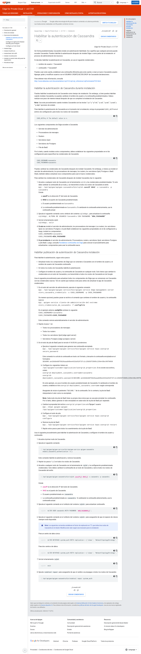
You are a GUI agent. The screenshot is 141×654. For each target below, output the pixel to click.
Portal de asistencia (73, 633)
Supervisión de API (54, 2)
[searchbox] (13, 20)
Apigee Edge (22, 2)
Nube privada (35, 2)
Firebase (75, 641)
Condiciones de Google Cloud (63, 649)
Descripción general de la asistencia (78, 626)
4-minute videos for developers (114, 626)
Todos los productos (107, 641)
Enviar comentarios (108, 36)
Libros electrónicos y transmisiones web (43, 633)
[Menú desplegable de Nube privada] (43, 2)
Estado (69, 629)
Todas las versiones (10, 13)
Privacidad (33, 649)
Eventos (33, 626)
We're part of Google (37, 623)
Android (56, 641)
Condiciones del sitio (45, 649)
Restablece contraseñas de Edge (71, 243)
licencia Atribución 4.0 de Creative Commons (90, 603)
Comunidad (71, 623)
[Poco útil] (116, 31)
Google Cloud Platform (89, 641)
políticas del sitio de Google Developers (91, 605)
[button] (12, 28)
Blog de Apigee (109, 629)
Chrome (65, 641)
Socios (32, 629)
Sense (67, 2)
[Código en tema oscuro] (114, 116)
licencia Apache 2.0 (47, 605)
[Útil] (113, 31)
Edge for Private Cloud (12, 9)
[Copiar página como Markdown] (37, 40)
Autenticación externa (97, 13)
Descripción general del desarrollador (116, 623)
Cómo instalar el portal (74, 13)
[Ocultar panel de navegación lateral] (25, 650)
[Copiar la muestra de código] (116, 116)
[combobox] (103, 2)
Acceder (135, 2)
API (75, 2)
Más (83, 2)
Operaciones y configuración (48, 13)
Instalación (27, 13)
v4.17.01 (30, 9)
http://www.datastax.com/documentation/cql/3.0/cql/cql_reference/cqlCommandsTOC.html (67, 81)
